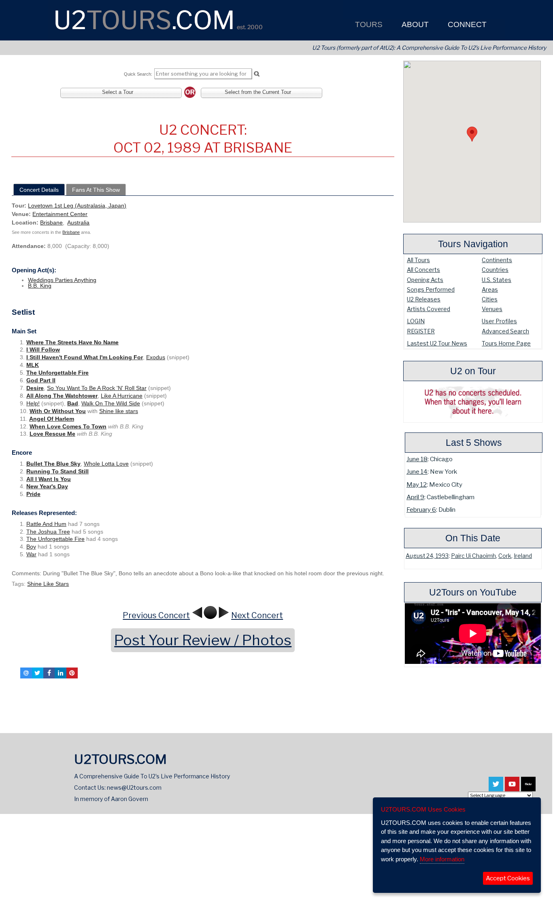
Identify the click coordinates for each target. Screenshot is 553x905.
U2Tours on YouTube (473, 592)
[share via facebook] (49, 673)
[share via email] (26, 673)
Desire (35, 388)
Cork (504, 556)
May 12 (416, 484)
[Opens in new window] (496, 787)
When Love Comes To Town (68, 426)
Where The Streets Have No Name (72, 342)
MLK (32, 365)
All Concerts (423, 269)
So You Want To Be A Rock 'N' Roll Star (97, 388)
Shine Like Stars (48, 584)
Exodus (155, 357)
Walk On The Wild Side (110, 403)
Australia (78, 222)
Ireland (523, 556)
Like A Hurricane (122, 395)
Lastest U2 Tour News (437, 343)
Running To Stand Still (57, 471)
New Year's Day (47, 486)
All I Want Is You (48, 479)
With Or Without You (58, 411)
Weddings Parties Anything (62, 280)
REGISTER (421, 331)
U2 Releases (423, 299)
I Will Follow (43, 349)
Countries (495, 269)
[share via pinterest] (72, 673)
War (31, 554)
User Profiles (499, 321)
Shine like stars (118, 411)
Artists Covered (428, 308)
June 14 (417, 471)
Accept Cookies (508, 878)
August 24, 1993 (427, 556)
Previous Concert (156, 615)
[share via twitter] (37, 673)
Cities (490, 299)
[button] (472, 134)
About (414, 24)
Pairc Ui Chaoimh (473, 556)
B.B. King (39, 285)
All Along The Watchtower (62, 395)
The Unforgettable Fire (57, 372)
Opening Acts (425, 279)
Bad (72, 403)
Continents (497, 259)
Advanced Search (505, 331)
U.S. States (496, 279)
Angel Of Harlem (51, 418)
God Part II (40, 380)
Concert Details (39, 190)
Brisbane (51, 222)
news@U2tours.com (134, 787)
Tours (368, 24)
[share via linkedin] (60, 673)
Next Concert (257, 615)
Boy (31, 546)
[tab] (39, 190)
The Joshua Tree (48, 531)
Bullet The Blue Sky (53, 463)
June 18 (417, 459)
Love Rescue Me (52, 433)
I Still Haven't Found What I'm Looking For (84, 357)
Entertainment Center (59, 214)
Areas (490, 289)
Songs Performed (431, 289)
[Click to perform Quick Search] (256, 74)
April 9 (415, 497)
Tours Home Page (506, 343)
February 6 (421, 509)
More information (442, 859)
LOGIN (416, 321)
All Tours (418, 259)
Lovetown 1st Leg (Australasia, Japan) (77, 205)
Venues (492, 308)
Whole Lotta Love (106, 463)
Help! (33, 403)
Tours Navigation (473, 244)
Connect (466, 24)
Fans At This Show (96, 190)
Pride (33, 494)
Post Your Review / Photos (202, 640)
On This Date (472, 538)
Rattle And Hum (46, 524)
